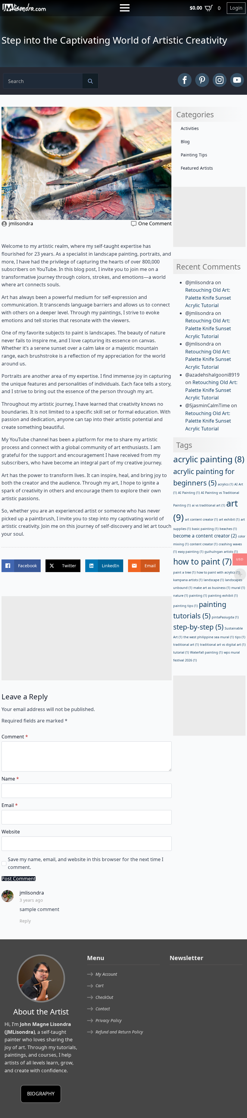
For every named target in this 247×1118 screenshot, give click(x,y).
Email (10, 805)
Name (10, 778)
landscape (214, 580)
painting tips (185, 606)
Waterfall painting (206, 652)
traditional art (186, 644)
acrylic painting (208, 459)
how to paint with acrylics (218, 572)
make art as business (211, 588)
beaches (228, 529)
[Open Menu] (125, 8)
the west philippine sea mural (208, 637)
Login (236, 8)
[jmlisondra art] (24, 7)
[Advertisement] (87, 638)
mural (238, 588)
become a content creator (205, 535)
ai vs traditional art (208, 505)
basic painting (205, 529)
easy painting (190, 552)
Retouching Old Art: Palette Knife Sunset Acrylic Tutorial (208, 298)
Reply (25, 921)
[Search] (90, 81)
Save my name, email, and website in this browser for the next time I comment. (85, 863)
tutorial (181, 652)
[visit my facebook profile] (185, 80)
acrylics (225, 484)
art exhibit (229, 519)
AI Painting (189, 493)
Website (11, 831)
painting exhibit (223, 595)
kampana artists (187, 580)
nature (180, 595)
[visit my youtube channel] (237, 80)
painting (198, 595)
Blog (185, 141)
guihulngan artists (221, 552)
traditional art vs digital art (222, 644)
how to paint (202, 561)
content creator (203, 544)
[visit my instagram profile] (220, 80)
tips (240, 637)
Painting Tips (194, 155)
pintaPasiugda (225, 617)
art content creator (201, 519)
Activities (190, 128)
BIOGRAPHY (41, 1093)
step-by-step (198, 627)
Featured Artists (197, 168)
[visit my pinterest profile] (202, 80)
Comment (15, 736)
